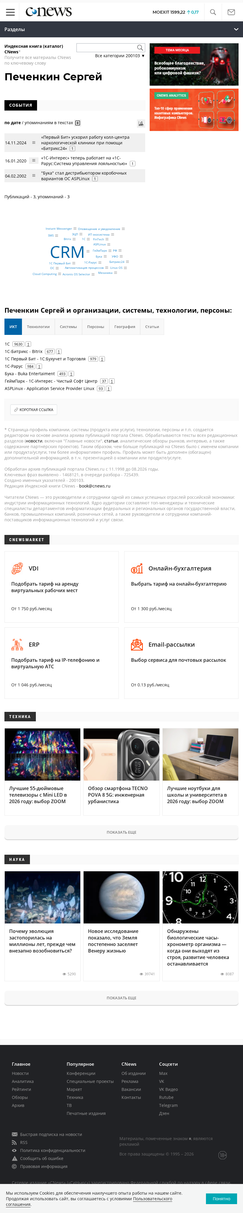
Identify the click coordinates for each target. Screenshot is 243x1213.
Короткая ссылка (36, 409)
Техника (75, 1097)
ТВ (69, 1105)
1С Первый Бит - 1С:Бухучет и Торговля (45, 359)
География (124, 326)
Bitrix (67, 239)
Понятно (221, 1198)
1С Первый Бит (60, 263)
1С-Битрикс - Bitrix (23, 351)
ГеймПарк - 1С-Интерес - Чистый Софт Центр (51, 381)
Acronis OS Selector (76, 274)
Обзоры (20, 1097)
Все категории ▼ (120, 55)
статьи (111, 441)
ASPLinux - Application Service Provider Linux (49, 388)
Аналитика (23, 1081)
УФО (115, 256)
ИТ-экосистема (99, 234)
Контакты (131, 1097)
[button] (213, 12)
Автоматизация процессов (84, 268)
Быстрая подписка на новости (51, 1134)
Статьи (152, 326)
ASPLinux (99, 244)
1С (83, 239)
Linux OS (116, 268)
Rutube (166, 1097)
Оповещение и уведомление (99, 229)
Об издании (134, 1073)
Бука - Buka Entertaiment (30, 373)
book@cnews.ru (95, 486)
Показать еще (121, 832)
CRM (67, 251)
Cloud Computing (45, 274)
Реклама (130, 1081)
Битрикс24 (116, 262)
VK (161, 1081)
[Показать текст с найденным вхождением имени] (77, 123)
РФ (115, 250)
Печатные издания (86, 1113)
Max (163, 1073)
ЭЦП (75, 234)
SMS (51, 236)
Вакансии (131, 1089)
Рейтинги (21, 1089)
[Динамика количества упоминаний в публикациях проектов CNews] (141, 123)
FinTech (98, 239)
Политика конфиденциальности (52, 1150)
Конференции (81, 1073)
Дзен (164, 1113)
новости (34, 441)
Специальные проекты (90, 1081)
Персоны (95, 326)
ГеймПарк (100, 251)
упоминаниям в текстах (49, 122)
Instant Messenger (59, 228)
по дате (12, 122)
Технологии (38, 326)
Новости (20, 1073)
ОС (52, 268)
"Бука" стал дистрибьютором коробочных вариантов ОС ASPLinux (84, 175)
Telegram (168, 1105)
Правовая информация (44, 1166)
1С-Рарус (90, 263)
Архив (18, 1105)
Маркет (74, 1089)
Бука (99, 256)
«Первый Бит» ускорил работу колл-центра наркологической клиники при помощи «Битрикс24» (85, 142)
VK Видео (168, 1089)
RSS (24, 1142)
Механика (105, 273)
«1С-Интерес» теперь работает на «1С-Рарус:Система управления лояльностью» (84, 160)
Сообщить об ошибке (41, 1158)
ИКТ (13, 326)
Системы (68, 326)
